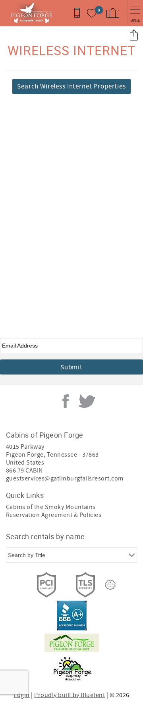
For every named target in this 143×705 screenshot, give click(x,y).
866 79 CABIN (24, 470)
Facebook (65, 401)
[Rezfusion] (110, 584)
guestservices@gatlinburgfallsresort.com (65, 478)
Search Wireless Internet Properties (71, 86)
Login (21, 695)
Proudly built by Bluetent (69, 695)
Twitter (87, 401)
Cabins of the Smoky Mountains (51, 507)
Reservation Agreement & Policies (53, 515)
